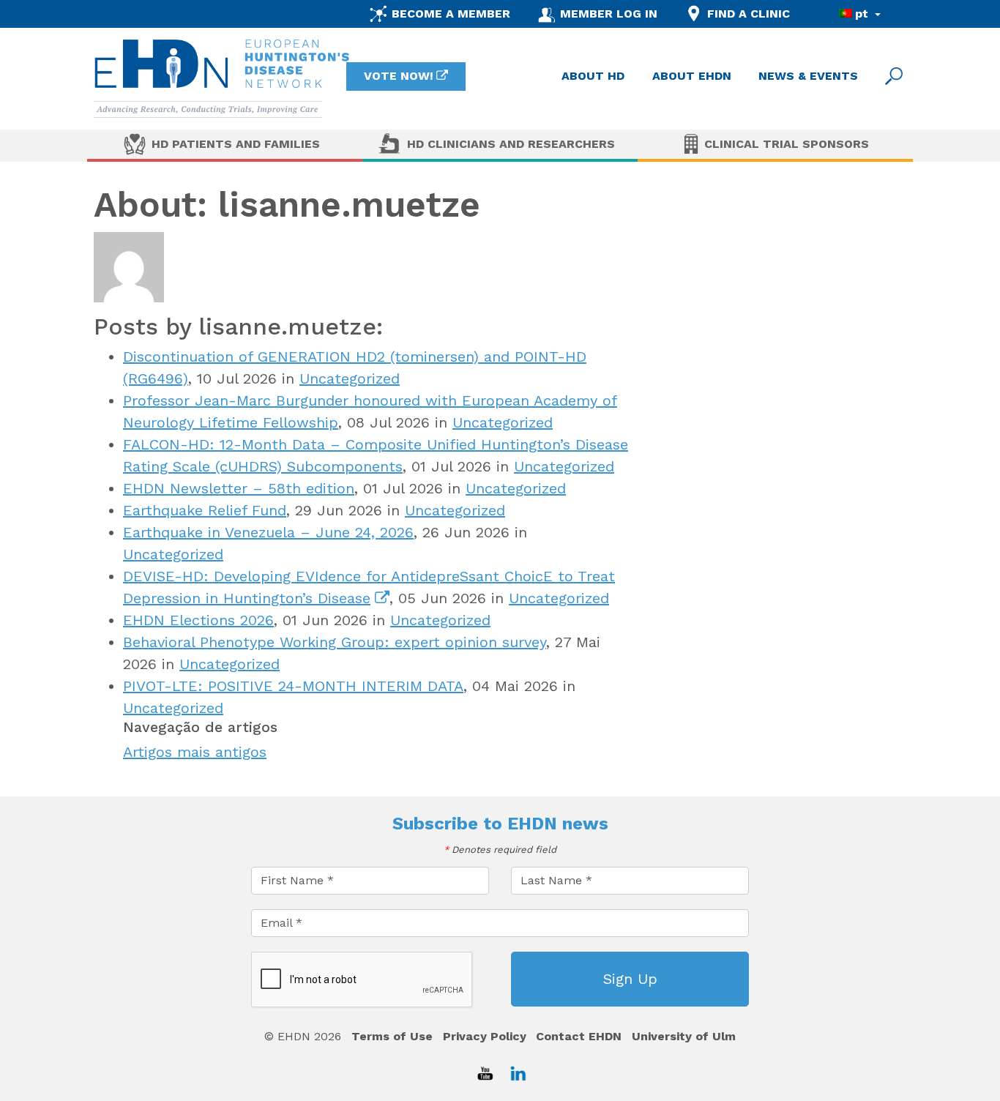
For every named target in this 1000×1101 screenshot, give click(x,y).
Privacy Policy (484, 1036)
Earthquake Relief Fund (204, 510)
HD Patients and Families (236, 144)
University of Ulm (684, 1036)
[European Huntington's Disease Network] (222, 79)
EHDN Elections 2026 (198, 620)
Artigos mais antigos (194, 752)
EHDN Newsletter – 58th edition (238, 488)
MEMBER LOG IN (608, 13)
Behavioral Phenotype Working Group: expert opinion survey (334, 642)
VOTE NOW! (398, 76)
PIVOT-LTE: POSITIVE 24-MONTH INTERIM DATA (293, 686)
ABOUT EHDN (691, 76)
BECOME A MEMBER (451, 13)
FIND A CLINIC (748, 13)
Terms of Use (392, 1036)
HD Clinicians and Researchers (511, 144)
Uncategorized (349, 378)
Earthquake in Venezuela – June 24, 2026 (268, 532)
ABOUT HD (592, 76)
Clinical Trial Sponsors (786, 144)
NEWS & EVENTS (808, 76)
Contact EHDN (579, 1036)
